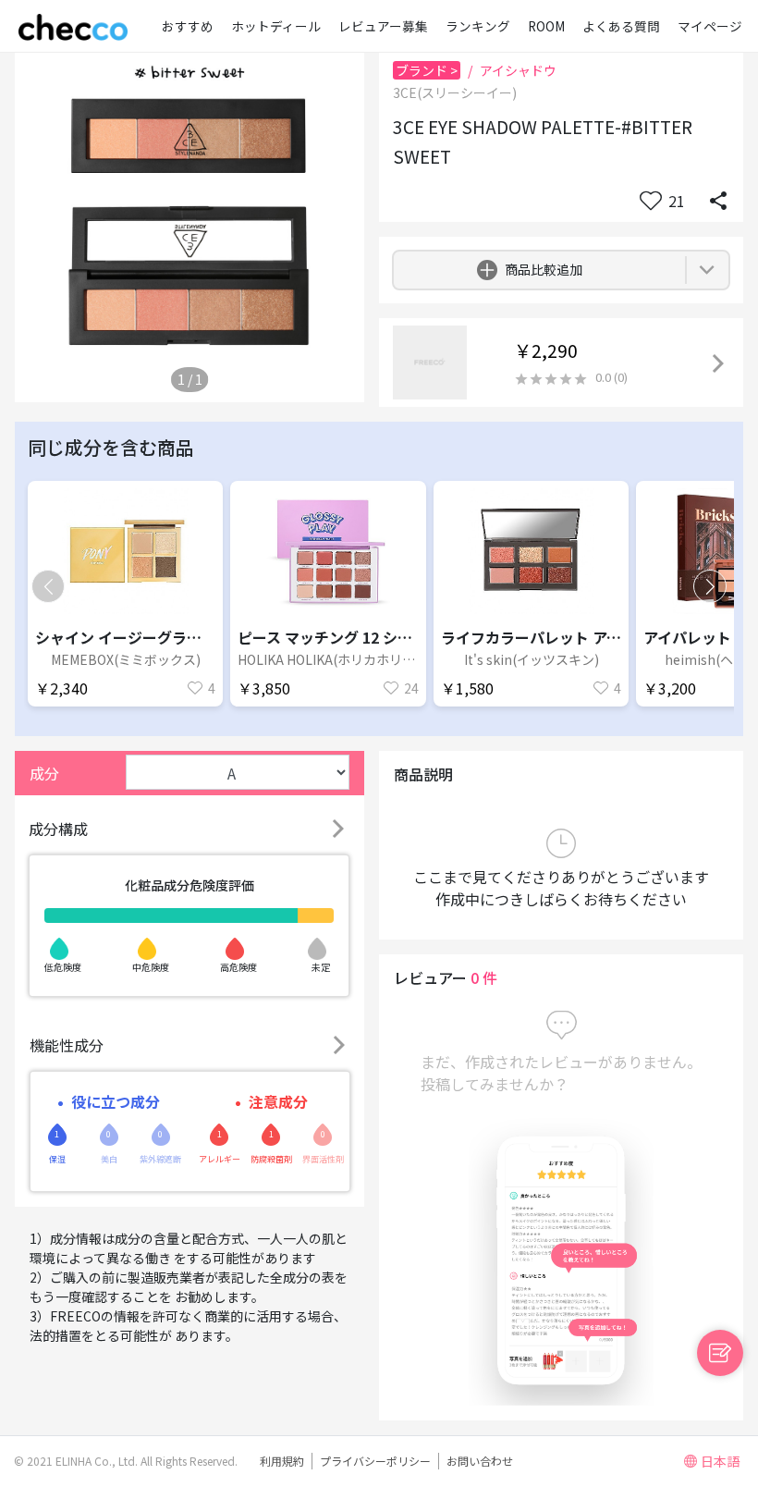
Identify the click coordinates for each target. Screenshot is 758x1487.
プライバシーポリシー (375, 1461)
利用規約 (282, 1461)
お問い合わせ (479, 1461)
